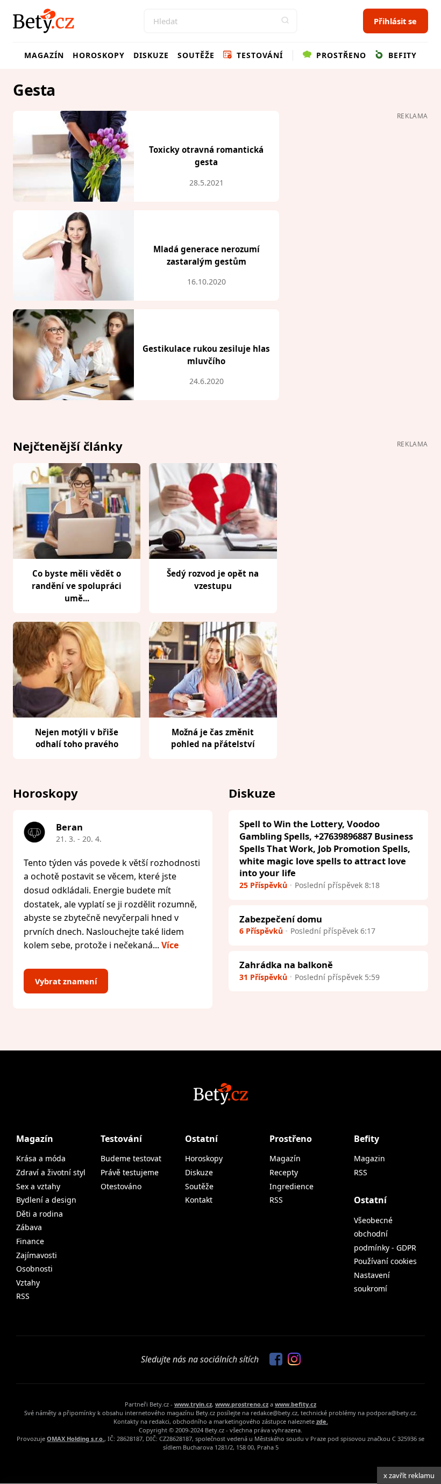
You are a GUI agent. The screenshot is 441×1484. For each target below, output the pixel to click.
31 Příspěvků (263, 977)
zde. (322, 1421)
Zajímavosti (36, 1255)
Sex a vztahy (38, 1186)
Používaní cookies (385, 1261)
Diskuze (151, 55)
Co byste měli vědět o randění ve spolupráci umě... (77, 585)
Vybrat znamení (66, 981)
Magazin (369, 1158)
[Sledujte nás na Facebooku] (273, 1360)
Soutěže (196, 55)
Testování (258, 55)
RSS (23, 1296)
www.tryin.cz (193, 1404)
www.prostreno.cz (241, 1404)
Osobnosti (34, 1268)
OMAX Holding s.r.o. (75, 1439)
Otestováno (121, 1186)
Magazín (44, 55)
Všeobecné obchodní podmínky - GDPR (385, 1234)
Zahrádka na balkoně (286, 964)
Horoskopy (99, 55)
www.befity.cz (295, 1404)
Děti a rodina (39, 1214)
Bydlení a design (46, 1200)
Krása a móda (41, 1158)
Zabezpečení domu (280, 919)
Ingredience (291, 1186)
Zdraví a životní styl (51, 1172)
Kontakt (198, 1200)
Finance (30, 1241)
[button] (285, 21)
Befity (401, 55)
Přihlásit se (395, 21)
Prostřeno (340, 55)
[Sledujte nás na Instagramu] (291, 1360)
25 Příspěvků (263, 885)
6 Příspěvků (261, 931)
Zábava (29, 1227)
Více (170, 945)
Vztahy (28, 1282)
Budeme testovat (131, 1158)
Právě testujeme (130, 1172)
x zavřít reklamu (409, 1475)
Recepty (283, 1172)
